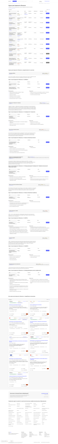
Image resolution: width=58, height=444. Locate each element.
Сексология (26, 415)
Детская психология (36, 418)
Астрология (18, 419)
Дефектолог (10, 418)
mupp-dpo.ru (10, 158)
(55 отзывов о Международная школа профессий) (42, 264)
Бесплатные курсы (23, 436)
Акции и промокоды (40, 1)
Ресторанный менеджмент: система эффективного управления (38, 359)
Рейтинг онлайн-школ (47, 436)
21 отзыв (18, 29)
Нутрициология (27, 419)
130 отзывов (18, 15)
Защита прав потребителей (37, 412)
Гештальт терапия (19, 415)
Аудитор (35, 406)
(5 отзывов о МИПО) (45, 211)
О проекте (45, 433)
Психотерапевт (44, 403)
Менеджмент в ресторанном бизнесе (15, 321)
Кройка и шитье (19, 412)
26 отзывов (18, 25)
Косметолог (26, 422)
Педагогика (18, 403)
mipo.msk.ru (10, 211)
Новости (40, 433)
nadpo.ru (10, 238)
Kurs (9, 1)
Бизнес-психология (11, 419)
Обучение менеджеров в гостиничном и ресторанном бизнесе (18, 341)
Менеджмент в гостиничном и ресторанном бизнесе (39, 340)
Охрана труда (10, 422)
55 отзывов (18, 20)
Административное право (20, 408)
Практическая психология (37, 415)
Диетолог (35, 403)
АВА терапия (18, 418)
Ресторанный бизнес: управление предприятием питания (38, 322)
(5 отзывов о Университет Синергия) (44, 103)
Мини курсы (22, 437)
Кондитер (18, 406)
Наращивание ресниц (11, 412)
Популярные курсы (23, 433)
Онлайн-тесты (31, 433)
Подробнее (10, 15)
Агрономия (26, 408)
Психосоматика (27, 418)
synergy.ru (10, 103)
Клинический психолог (45, 415)
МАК (9, 403)
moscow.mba (10, 185)
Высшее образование (45, 412)
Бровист (26, 410)
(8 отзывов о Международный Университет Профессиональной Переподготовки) (38, 157)
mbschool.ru (10, 130)
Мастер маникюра (44, 410)
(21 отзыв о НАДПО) (44, 238)
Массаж (35, 410)
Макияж (18, 410)
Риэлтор (43, 422)
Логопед (9, 406)
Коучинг (35, 419)
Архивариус (43, 406)
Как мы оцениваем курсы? (11, 8)
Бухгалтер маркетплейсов (28, 403)
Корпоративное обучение (11, 415)
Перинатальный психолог (28, 412)
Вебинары (30, 436)
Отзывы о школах (47, 1)
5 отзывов (18, 46)
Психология (35, 422)
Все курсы (15, 1)
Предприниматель (44, 419)
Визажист (9, 408)
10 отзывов (18, 50)
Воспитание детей (19, 422)
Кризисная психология (36, 408)
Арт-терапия (43, 418)
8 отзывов (10, 337)
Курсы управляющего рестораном (36, 304)
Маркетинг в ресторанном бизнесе (15, 304)
